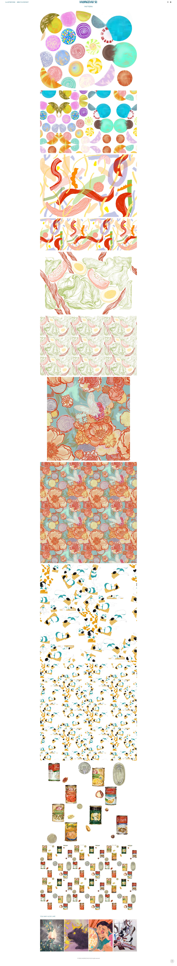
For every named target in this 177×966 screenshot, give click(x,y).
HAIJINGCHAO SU (88, 2)
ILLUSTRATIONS (10, 2)
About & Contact (23, 2)
